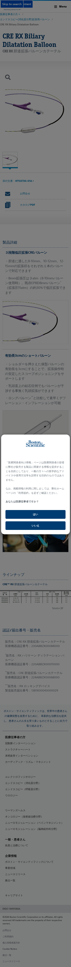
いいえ (35, 525)
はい (35, 514)
